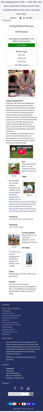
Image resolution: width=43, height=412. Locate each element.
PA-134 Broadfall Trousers (14, 259)
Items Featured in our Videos (11, 325)
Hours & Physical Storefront (11, 308)
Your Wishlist (6, 311)
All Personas (21, 58)
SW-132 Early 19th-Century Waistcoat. (21, 219)
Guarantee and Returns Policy (11, 315)
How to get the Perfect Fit (10, 322)
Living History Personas (9, 332)
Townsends (30, 409)
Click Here (21, 45)
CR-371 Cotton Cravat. (16, 227)
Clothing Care (6, 334)
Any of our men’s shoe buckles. (19, 284)
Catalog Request (7, 327)
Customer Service (7, 313)
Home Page (21, 55)
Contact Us (5, 320)
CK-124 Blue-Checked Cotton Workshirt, (15, 190)
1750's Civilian (21, 61)
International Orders (8, 329)
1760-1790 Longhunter (21, 65)
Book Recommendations (10, 318)
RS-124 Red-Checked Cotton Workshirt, (14, 197)
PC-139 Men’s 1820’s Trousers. (14, 263)
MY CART (27, 18)
